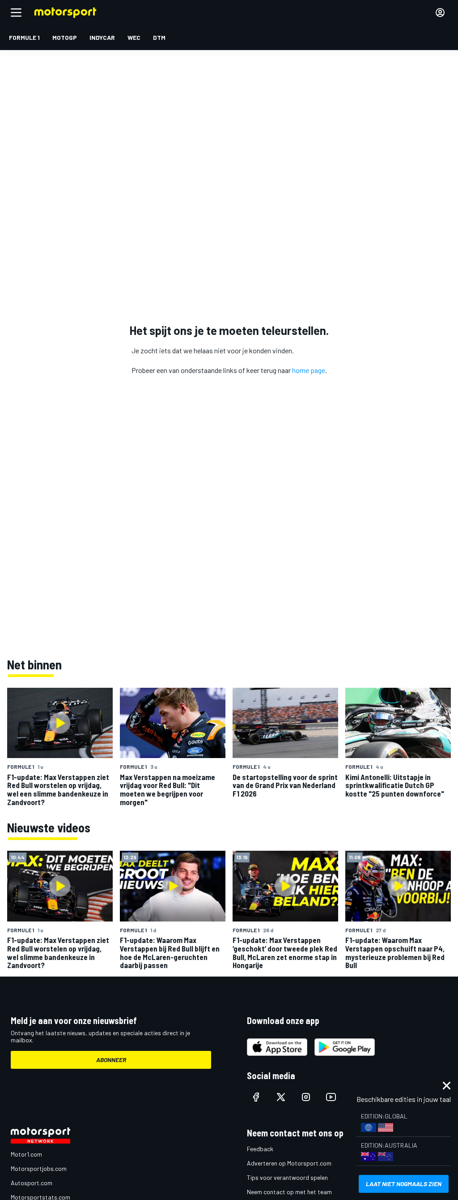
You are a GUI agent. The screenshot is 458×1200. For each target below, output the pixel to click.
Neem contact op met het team (289, 1192)
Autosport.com (31, 1183)
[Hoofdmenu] (16, 12)
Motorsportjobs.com (39, 1168)
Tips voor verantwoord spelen (287, 1177)
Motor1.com (26, 1154)
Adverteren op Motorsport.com (289, 1163)
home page (308, 370)
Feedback (260, 1149)
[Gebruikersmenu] (440, 12)
